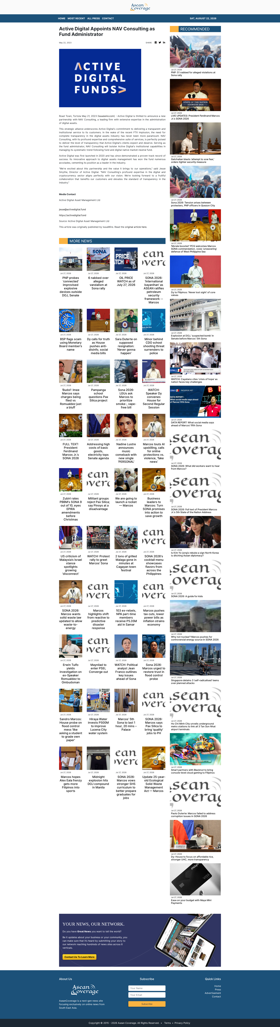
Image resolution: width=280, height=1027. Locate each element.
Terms (167, 1022)
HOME (61, 18)
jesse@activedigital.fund (72, 209)
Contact (216, 996)
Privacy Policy (182, 1022)
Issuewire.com (106, 116)
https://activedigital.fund (72, 215)
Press (218, 989)
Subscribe (146, 1003)
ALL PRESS (93, 18)
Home (217, 986)
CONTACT (108, 18)
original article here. (136, 226)
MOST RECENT (76, 18)
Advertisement (213, 993)
